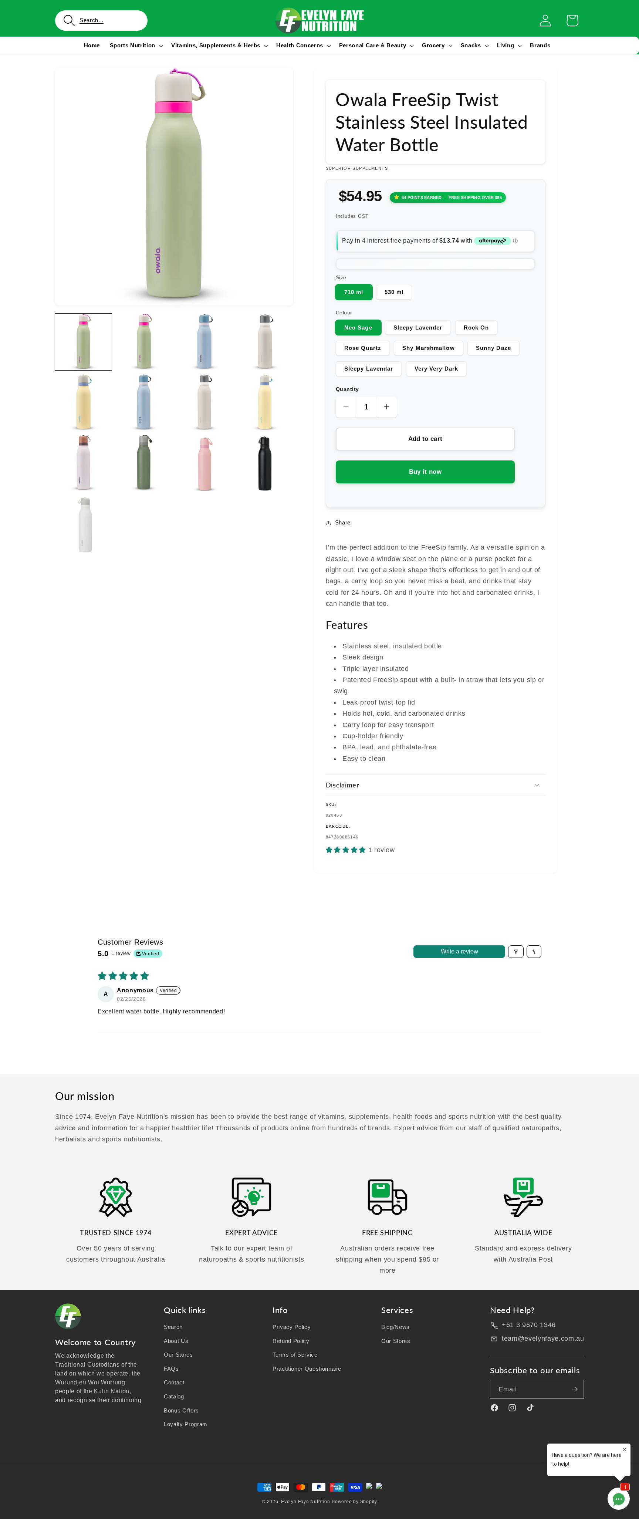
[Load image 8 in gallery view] (265, 402)
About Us (176, 1340)
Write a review (459, 951)
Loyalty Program (185, 1424)
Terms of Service (295, 1354)
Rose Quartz (362, 348)
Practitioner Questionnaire (307, 1369)
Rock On (476, 327)
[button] (101, 20)
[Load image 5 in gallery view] (83, 402)
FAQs (171, 1369)
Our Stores (178, 1354)
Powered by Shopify (354, 1501)
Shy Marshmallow (428, 348)
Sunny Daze (493, 348)
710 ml (354, 292)
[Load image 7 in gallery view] (204, 402)
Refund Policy (291, 1340)
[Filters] (516, 951)
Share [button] (343, 522)
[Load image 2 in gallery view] (144, 342)
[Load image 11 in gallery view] (204, 463)
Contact (174, 1382)
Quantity (347, 389)
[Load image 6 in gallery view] (144, 402)
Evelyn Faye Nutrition (305, 1501)
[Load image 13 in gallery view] (83, 523)
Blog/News (395, 1327)
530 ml (394, 292)
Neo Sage (358, 327)
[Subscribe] (575, 1389)
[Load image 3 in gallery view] (204, 342)
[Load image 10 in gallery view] (144, 463)
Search (173, 1327)
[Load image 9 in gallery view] (83, 463)
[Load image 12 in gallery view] (265, 463)
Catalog (174, 1396)
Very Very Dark (436, 368)
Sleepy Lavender (422, 329)
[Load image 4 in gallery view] (265, 342)
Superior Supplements (357, 168)
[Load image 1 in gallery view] (83, 342)
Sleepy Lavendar (373, 370)
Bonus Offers (181, 1410)
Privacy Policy (292, 1327)
